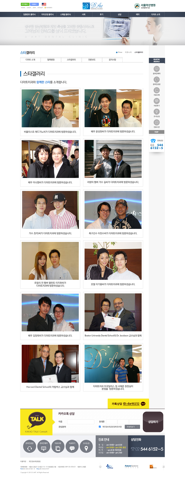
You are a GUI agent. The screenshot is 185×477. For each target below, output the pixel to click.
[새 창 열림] (138, 13)
